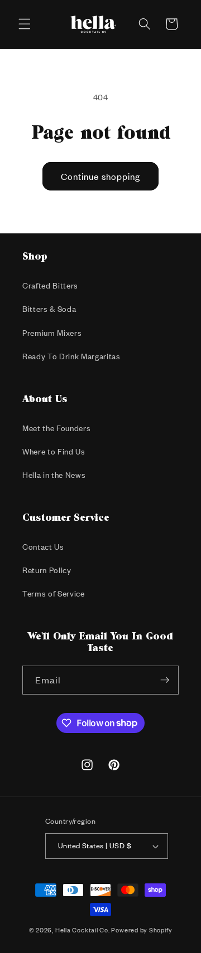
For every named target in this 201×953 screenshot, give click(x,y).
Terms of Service (53, 593)
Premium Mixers (52, 333)
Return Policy (46, 570)
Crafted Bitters (50, 285)
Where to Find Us (53, 451)
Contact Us (43, 546)
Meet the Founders (56, 428)
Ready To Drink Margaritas (71, 356)
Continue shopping (101, 176)
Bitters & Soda (49, 309)
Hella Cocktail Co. (82, 930)
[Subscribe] (164, 680)
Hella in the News (53, 475)
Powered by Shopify (141, 930)
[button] (24, 24)
